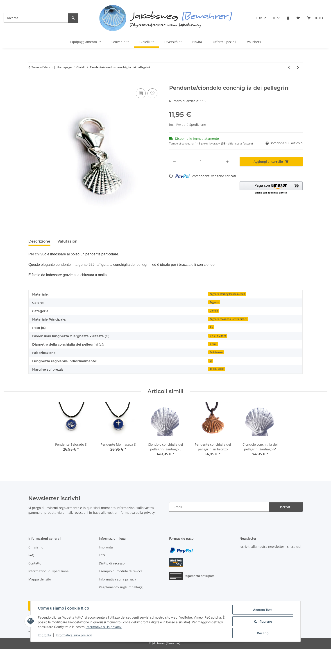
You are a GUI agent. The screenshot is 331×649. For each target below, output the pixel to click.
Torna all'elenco (42, 67)
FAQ (31, 555)
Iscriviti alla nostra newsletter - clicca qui (270, 546)
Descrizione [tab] (39, 241)
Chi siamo (35, 547)
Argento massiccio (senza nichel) (228, 319)
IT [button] (274, 18)
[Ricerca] (73, 18)
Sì (211, 360)
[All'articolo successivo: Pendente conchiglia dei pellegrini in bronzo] (298, 67)
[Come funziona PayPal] (181, 550)
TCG (102, 555)
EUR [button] (259, 18)
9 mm (213, 344)
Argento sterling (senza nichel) (227, 294)
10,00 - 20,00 (217, 369)
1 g (211, 327)
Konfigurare (263, 621)
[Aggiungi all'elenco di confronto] (141, 93)
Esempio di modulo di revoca (121, 571)
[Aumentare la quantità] (227, 161)
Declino (263, 633)
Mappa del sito (39, 579)
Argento (214, 302)
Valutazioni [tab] (68, 241)
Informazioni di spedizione (48, 571)
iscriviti (285, 507)
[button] (288, 18)
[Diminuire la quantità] (174, 161)
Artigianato (216, 352)
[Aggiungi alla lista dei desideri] (152, 93)
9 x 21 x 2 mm (218, 335)
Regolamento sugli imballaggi (121, 587)
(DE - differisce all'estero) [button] (237, 143)
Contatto (34, 563)
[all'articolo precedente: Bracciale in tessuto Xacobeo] (288, 67)
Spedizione (197, 124)
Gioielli (214, 310)
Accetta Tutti (262, 610)
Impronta (44, 635)
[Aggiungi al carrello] (32, 82)
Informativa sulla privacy (104, 627)
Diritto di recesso (112, 563)
